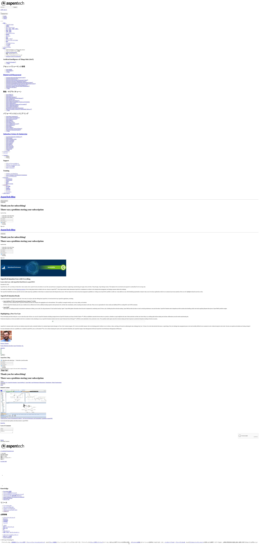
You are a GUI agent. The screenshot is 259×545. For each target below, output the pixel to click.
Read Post (3, 423)
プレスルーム (6, 531)
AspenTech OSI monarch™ (12, 78)
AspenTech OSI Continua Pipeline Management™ (17, 84)
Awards (7, 187)
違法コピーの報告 (7, 536)
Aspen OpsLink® (10, 146)
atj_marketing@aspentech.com (7, 451)
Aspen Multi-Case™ (10, 122)
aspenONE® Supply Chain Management (14, 108)
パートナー (8, 191)
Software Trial (6, 499)
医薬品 (7, 34)
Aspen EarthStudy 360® (11, 139)
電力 (7, 37)
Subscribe (3, 202)
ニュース (5, 522)
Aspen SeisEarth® (10, 141)
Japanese (5, 17)
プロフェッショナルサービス (13, 165)
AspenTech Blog (8, 197)
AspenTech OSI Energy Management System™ (16, 81)
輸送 (7, 41)
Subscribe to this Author (7, 217)
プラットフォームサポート (12, 163)
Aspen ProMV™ (9, 70)
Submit (2, 440)
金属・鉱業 (8, 31)
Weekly (3, 222)
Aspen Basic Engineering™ (12, 116)
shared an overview (21, 289)
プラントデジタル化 (180, 542)
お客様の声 (6, 511)
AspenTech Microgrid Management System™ (16, 77)
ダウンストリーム (10, 27)
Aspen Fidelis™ (9, 120)
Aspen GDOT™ (9, 95)
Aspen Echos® (9, 138)
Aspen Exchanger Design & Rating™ (14, 128)
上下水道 (8, 44)
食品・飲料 (8, 30)
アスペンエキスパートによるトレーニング (13, 494)
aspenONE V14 (4, 382)
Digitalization (48, 382)
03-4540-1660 (4, 461)
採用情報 (8, 189)
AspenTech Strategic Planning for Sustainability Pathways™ (19, 109)
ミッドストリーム (10, 33)
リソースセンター (7, 505)
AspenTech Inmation (12, 382)
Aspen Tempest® (9, 147)
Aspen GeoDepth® (10, 140)
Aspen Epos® (9, 149)
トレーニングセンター (11, 176)
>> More (8, 45)
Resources (5, 518)
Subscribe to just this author (22, 360)
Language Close (4, 13)
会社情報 (5, 185)
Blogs (7, 182)
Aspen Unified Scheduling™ (12, 106)
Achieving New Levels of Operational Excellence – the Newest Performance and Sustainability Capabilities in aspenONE (26, 418)
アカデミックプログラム (12, 173)
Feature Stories (9, 178)
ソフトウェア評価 (10, 166)
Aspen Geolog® (9, 142)
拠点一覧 (5, 528)
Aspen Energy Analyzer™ (11, 118)
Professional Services (7, 498)
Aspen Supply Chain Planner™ (12, 100)
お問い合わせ (4, 9)
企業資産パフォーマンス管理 (18, 542)
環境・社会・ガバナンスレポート (11, 532)
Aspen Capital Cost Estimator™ (13, 117)
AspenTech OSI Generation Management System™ (17, 80)
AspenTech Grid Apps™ (11, 87)
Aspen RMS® (9, 144)
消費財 (7, 26)
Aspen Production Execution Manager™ (14, 98)
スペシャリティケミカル (12, 40)
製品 (4, 48)
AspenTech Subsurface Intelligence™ (14, 136)
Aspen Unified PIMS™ (11, 103)
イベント (8, 190)
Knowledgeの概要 (7, 491)
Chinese (5, 18)
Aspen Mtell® (9, 69)
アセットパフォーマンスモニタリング (35, 542)
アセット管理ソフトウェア (96, 542)
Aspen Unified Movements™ (12, 105)
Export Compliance (7, 537)
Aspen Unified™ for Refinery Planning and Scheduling (18, 101)
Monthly (4, 224)
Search (15, 7)
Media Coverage (9, 183)
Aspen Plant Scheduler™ (11, 97)
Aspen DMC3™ (9, 94)
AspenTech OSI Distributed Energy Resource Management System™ (21, 83)
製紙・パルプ (9, 38)
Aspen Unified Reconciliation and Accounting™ (16, 104)
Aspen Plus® (9, 126)
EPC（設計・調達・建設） (12, 28)
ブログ (4, 525)
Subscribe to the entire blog (8, 215)
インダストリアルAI (169, 542)
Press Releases (9, 180)
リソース (5, 152)
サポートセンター (10, 167)
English (4, 16)
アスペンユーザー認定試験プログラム (12, 495)
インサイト (6, 151)
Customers (5, 155)
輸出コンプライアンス (8, 526)
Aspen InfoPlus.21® (10, 99)
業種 (4, 23)
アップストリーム (10, 43)
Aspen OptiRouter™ (10, 125)
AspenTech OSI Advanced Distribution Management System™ (19, 82)
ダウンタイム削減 (135, 542)
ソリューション (7, 47)
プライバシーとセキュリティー (10, 534)
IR (3, 529)
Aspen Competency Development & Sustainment (16, 175)
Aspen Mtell (28, 382)
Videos (7, 181)
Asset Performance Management (38, 382)
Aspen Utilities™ (9, 127)
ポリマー (8, 36)
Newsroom (5, 177)
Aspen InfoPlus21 (21, 382)
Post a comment (4, 200)
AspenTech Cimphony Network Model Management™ (18, 86)
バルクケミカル (9, 24)
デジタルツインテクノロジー (196, 542)
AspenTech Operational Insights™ (13, 129)
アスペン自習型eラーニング (10, 492)
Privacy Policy (24, 368)
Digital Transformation (56, 382)
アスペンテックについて (9, 517)
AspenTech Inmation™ (11, 62)
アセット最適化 (53, 542)
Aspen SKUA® (9, 145)
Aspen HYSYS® (9, 121)
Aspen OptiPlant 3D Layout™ (12, 123)
